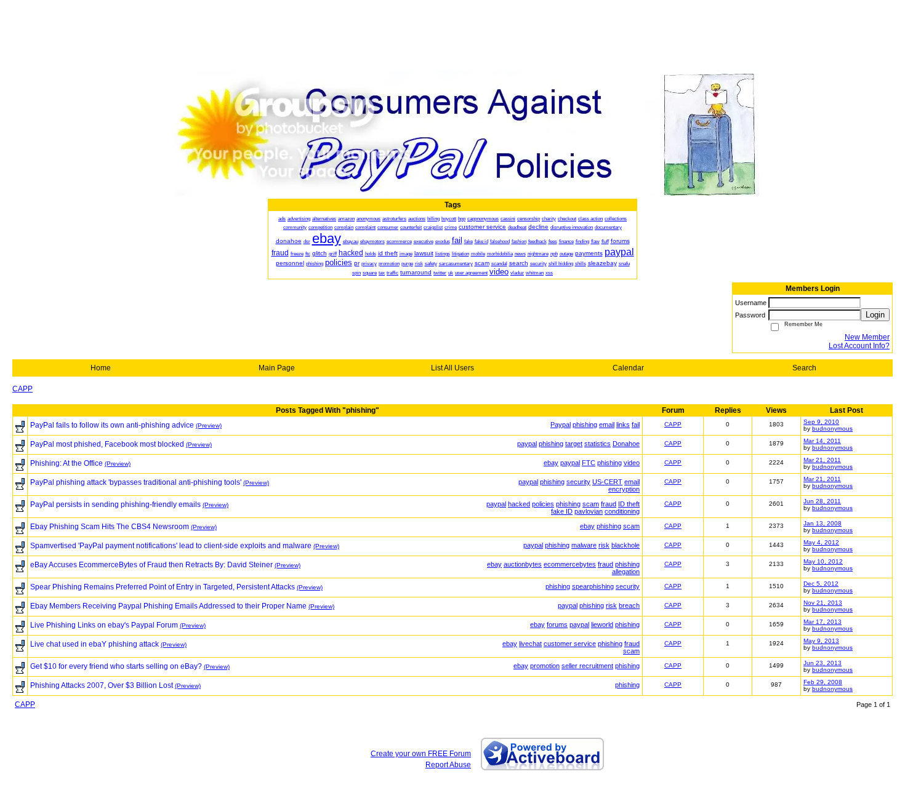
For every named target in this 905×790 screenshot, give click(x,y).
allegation (626, 571)
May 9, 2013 (821, 640)
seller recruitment (587, 665)
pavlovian (588, 511)
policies (543, 504)
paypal (527, 443)
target (573, 443)
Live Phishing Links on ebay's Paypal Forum (104, 625)
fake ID (562, 511)
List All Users (452, 368)
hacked (519, 504)
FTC (588, 462)
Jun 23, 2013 (822, 663)
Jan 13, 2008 (822, 523)
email (606, 424)
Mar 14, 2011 (822, 440)
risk (603, 545)
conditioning (622, 511)
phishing (585, 424)
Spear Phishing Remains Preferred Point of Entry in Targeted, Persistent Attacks (162, 587)
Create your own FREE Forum (421, 753)
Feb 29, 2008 (822, 682)
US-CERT (607, 481)
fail (636, 424)
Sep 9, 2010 (821, 421)
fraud (608, 504)
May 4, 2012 (821, 542)
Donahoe (626, 443)
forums (557, 624)
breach (629, 605)
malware (584, 545)
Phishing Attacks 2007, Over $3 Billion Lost (101, 685)
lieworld (602, 624)
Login (875, 314)
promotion (545, 665)
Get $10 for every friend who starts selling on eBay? (116, 666)
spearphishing (593, 586)
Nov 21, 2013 (822, 602)
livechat (530, 643)
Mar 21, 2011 (822, 460)
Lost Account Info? (859, 345)
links (623, 424)
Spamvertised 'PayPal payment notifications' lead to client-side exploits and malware (171, 545)
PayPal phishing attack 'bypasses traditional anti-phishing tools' (135, 482)
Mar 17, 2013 (822, 621)
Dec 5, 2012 (821, 583)
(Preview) (209, 425)
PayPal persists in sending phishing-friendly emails (115, 504)
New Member (867, 337)
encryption (624, 489)
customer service (570, 643)
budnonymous (832, 428)
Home (100, 368)
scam (590, 504)
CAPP (22, 389)
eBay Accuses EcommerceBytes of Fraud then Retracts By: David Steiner (151, 565)
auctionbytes (523, 564)
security (578, 481)
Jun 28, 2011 (822, 501)
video (632, 462)
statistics (597, 443)
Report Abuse (448, 764)
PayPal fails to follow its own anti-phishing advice (112, 425)
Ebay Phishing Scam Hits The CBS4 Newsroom (109, 526)
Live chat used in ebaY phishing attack (94, 644)
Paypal (560, 424)
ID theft (629, 504)
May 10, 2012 (823, 561)
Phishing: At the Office (66, 463)
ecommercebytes (570, 564)
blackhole (625, 545)
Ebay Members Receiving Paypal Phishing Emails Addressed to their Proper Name (168, 606)
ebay (551, 462)
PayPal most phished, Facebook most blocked (107, 444)
